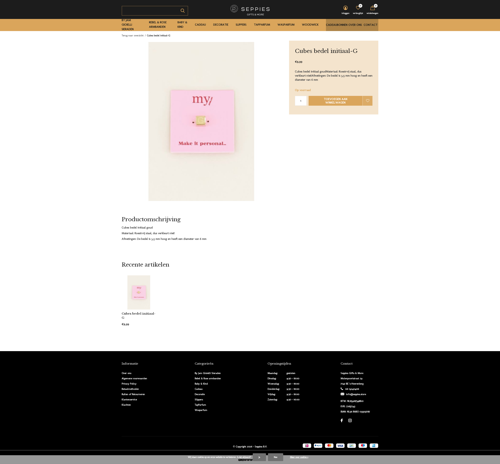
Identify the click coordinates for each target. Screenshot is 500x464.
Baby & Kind (182, 24)
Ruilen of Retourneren (133, 394)
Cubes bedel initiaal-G (138, 315)
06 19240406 (352, 388)
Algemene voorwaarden (134, 378)
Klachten (126, 404)
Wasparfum (286, 24)
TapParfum (262, 24)
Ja (259, 457)
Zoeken (182, 11)
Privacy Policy (129, 383)
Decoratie (220, 24)
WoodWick (310, 24)
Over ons (355, 25)
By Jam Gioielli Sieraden (128, 24)
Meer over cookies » (299, 457)
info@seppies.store (356, 394)
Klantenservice (129, 399)
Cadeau (200, 24)
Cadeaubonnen (336, 25)
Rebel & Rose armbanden (158, 24)
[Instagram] (350, 420)
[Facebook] (342, 420)
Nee (275, 457)
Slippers (241, 24)
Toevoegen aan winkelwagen (335, 100)
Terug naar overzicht (133, 35)
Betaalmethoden (130, 388)
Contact (371, 25)
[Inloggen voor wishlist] (367, 101)
